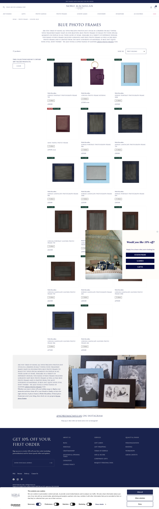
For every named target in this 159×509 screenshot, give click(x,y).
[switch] (56, 504)
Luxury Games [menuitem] (82, 14)
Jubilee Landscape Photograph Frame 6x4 (96, 293)
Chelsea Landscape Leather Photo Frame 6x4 (95, 342)
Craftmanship (69, 451)
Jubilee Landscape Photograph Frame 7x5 (130, 145)
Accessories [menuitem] (138, 14)
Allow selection (140, 498)
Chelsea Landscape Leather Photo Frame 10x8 (129, 293)
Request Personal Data (103, 463)
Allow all (140, 492)
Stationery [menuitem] (101, 14)
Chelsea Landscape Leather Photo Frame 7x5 (61, 293)
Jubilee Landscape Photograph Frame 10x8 (96, 195)
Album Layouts (131, 455)
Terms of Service (101, 451)
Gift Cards (98, 443)
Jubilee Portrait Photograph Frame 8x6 (96, 145)
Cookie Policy (69, 465)
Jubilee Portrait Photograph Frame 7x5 (62, 96)
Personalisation (132, 443)
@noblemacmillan (69, 416)
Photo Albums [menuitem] (41, 14)
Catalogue (67, 461)
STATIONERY (140, 255)
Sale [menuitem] (154, 14)
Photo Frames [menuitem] (61, 14)
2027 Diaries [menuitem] (7, 14)
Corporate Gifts (101, 459)
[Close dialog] (157, 232)
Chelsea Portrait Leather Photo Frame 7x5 (61, 242)
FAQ (14, 473)
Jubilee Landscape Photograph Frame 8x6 (63, 195)
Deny (140, 504)
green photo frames (105, 42)
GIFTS (140, 267)
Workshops (130, 451)
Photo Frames (23, 19)
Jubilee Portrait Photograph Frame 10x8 (129, 96)
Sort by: (121, 51)
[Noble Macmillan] (79, 7)
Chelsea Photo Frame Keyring (93, 95)
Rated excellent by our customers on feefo (82, 1)
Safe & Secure (99, 455)
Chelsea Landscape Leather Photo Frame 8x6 (61, 342)
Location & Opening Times (71, 456)
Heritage (66, 447)
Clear (18, 66)
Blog (65, 443)
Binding (129, 447)
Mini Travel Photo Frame (58, 143)
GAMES (140, 261)
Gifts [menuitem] (23, 14)
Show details (99, 504)
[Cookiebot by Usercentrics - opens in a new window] (16, 505)
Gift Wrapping (100, 447)
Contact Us (34, 473)
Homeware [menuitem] (120, 14)
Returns (19, 473)
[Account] (151, 7)
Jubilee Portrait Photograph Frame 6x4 (129, 195)
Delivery (26, 473)
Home (14, 19)
